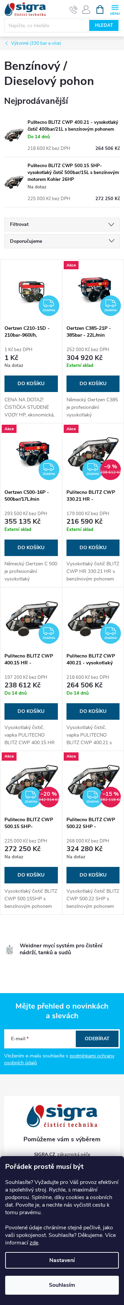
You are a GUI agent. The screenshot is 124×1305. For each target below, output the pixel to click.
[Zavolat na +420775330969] (73, 9)
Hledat (104, 25)
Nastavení (62, 1260)
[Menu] (115, 9)
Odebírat (97, 1038)
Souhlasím (62, 1285)
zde (34, 1243)
